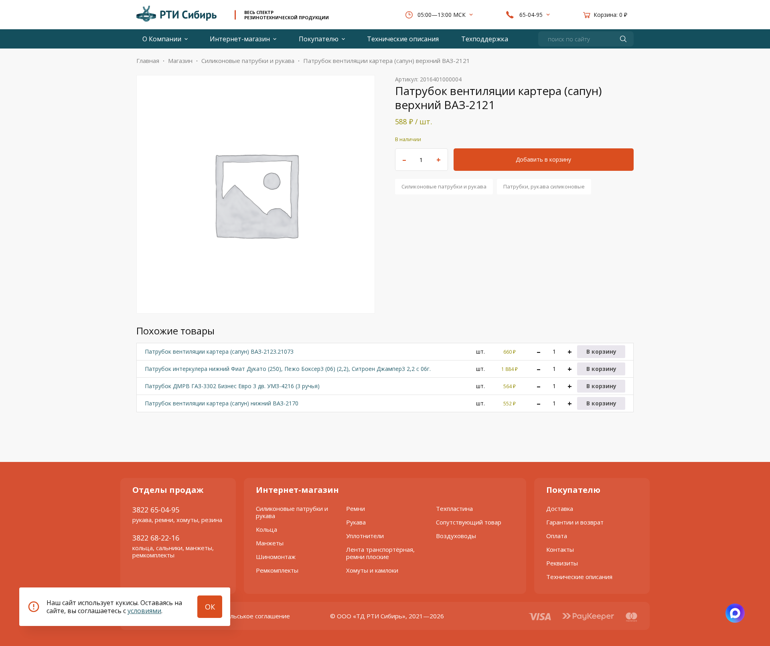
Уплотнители (365, 536)
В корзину (601, 351)
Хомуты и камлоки (372, 570)
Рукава (356, 522)
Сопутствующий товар (468, 522)
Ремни (355, 508)
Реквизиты (562, 563)
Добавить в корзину (543, 159)
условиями (144, 610)
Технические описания (403, 38)
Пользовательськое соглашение (242, 616)
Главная (147, 61)
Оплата (556, 536)
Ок (210, 607)
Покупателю (318, 38)
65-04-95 (531, 14)
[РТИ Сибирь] (176, 13)
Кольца (266, 529)
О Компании (161, 38)
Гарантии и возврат (575, 522)
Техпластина (454, 508)
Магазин (180, 61)
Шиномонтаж (276, 557)
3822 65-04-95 (155, 509)
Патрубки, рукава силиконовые (544, 186)
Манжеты (270, 543)
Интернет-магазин (240, 38)
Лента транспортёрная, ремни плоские (380, 553)
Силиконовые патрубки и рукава (247, 61)
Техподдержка (484, 38)
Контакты (560, 549)
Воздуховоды (456, 536)
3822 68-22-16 (155, 538)
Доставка (559, 508)
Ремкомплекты (277, 570)
